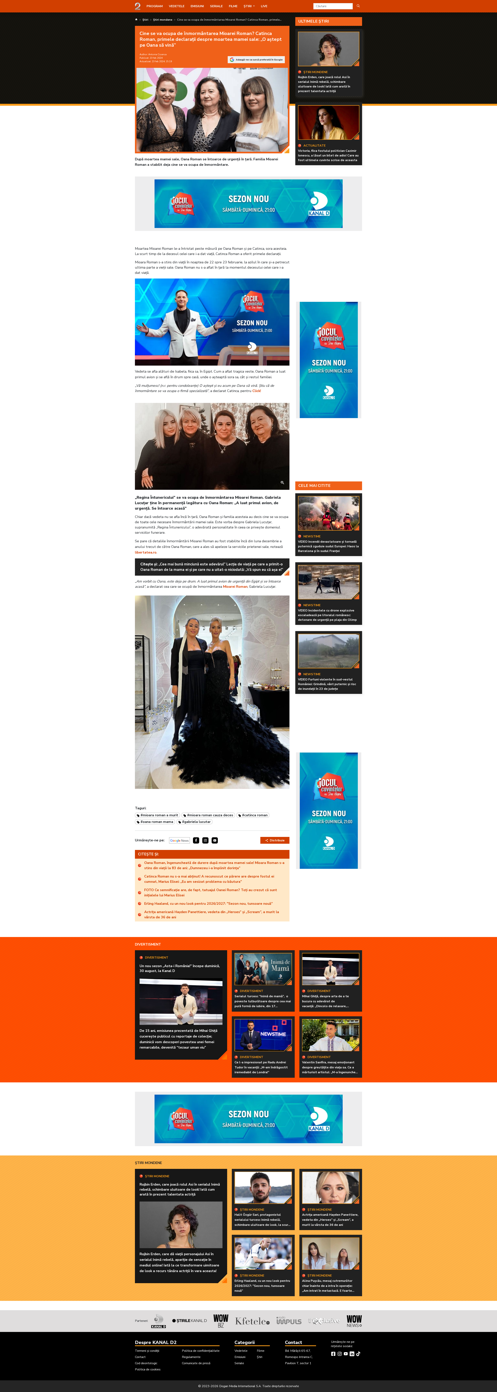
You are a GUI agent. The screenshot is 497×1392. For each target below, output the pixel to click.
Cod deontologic (146, 1363)
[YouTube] (345, 1354)
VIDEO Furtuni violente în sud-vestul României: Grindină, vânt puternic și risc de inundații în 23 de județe (327, 684)
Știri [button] (248, 6)
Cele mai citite (314, 485)
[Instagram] (339, 1354)
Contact (140, 1357)
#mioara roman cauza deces (210, 815)
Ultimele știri (313, 21)
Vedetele (176, 6)
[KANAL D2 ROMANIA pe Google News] (179, 840)
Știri (259, 1357)
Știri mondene (148, 1163)
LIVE (264, 6)
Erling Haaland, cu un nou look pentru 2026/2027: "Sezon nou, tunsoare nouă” (208, 903)
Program (155, 6)
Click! (256, 391)
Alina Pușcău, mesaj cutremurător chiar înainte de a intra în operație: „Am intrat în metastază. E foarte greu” (327, 1288)
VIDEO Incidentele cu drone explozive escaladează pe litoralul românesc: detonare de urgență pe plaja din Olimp (327, 615)
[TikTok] (358, 1354)
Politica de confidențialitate (201, 1351)
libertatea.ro (145, 552)
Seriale (216, 6)
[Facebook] (333, 1354)
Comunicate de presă (196, 1363)
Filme (233, 6)
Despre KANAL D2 (155, 1342)
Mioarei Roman (235, 586)
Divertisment (148, 944)
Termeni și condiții (147, 1351)
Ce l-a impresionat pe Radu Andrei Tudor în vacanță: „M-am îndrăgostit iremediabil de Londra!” (261, 1067)
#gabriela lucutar (196, 821)
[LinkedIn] (352, 1354)
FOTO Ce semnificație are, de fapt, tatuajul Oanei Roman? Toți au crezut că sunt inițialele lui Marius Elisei (210, 893)
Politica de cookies (148, 1369)
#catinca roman (255, 815)
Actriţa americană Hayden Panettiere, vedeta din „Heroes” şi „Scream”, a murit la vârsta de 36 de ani (211, 915)
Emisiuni (197, 6)
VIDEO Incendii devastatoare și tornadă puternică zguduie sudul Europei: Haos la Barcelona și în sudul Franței (328, 546)
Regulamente (191, 1357)
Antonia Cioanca (157, 54)
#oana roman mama (157, 821)
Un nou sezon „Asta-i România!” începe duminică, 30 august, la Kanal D (180, 968)
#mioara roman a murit (159, 815)
